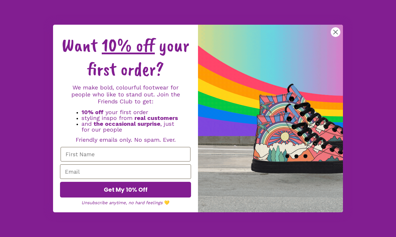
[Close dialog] (335, 32)
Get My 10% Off (126, 190)
